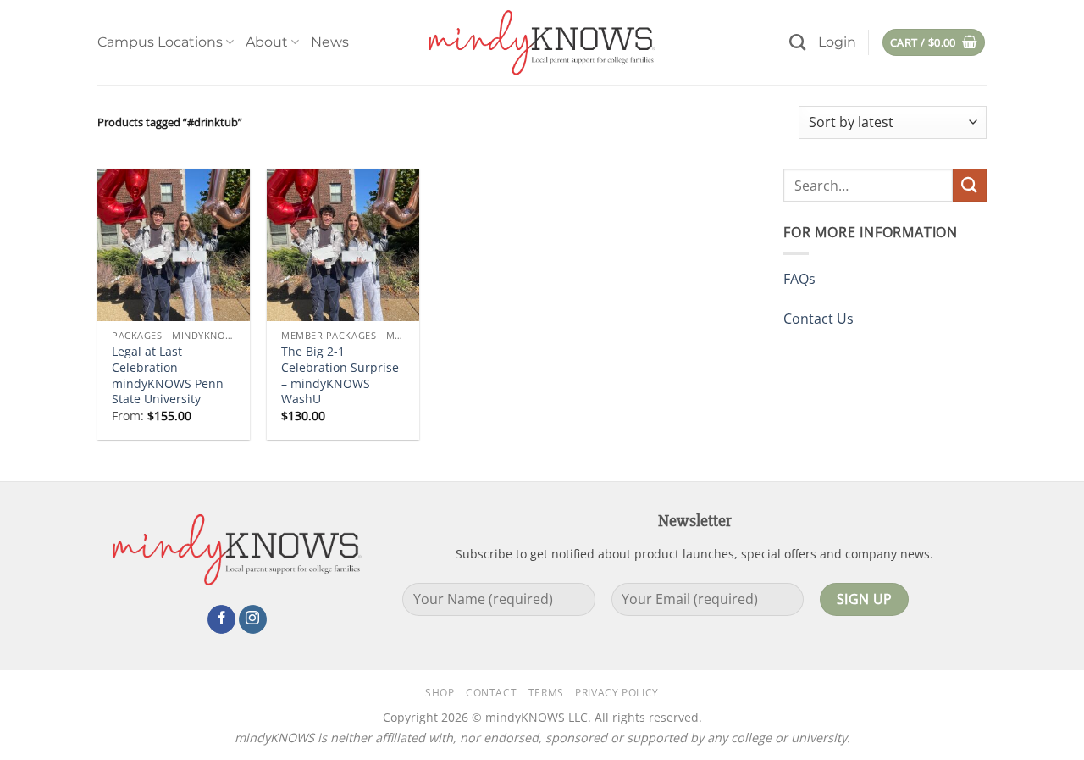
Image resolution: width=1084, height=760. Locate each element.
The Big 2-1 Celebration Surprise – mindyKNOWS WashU (340, 375)
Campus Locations (160, 42)
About (267, 42)
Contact (491, 692)
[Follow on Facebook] (221, 619)
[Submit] (970, 185)
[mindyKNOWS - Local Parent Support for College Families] (542, 42)
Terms (546, 692)
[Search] (797, 42)
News (330, 42)
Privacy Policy (617, 692)
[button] (837, 42)
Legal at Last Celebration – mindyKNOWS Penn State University (168, 375)
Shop (439, 692)
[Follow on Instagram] (253, 619)
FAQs (799, 278)
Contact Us (818, 318)
